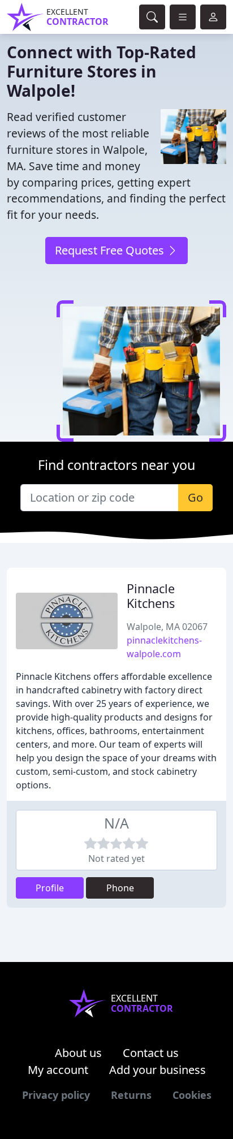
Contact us (151, 1052)
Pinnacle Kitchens (151, 595)
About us (78, 1052)
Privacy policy (56, 1095)
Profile (50, 888)
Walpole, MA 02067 (167, 626)
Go (195, 497)
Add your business (157, 1069)
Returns (131, 1095)
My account (58, 1069)
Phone (120, 888)
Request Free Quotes (111, 250)
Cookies (192, 1095)
